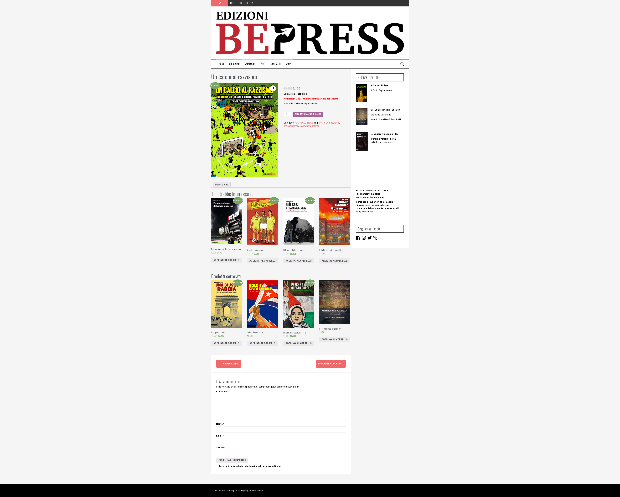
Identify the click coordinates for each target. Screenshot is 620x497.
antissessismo (291, 126)
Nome (220, 424)
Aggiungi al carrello (308, 114)
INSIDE (310, 122)
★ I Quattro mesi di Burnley (385, 110)
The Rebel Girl (229, 363)
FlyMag (244, 490)
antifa (322, 122)
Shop (288, 64)
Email (220, 435)
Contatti (276, 64)
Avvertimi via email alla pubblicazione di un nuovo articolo (250, 466)
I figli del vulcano (330, 363)
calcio (302, 126)
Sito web (220, 447)
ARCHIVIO (235, 3)
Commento (222, 391)
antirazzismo (332, 122)
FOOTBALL (300, 122)
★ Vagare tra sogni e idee (384, 134)
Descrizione (221, 184)
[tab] (222, 185)
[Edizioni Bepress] (310, 32)
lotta (308, 126)
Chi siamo (234, 64)
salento (315, 126)
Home (221, 64)
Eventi (262, 64)
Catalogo (249, 64)
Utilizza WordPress (223, 490)
